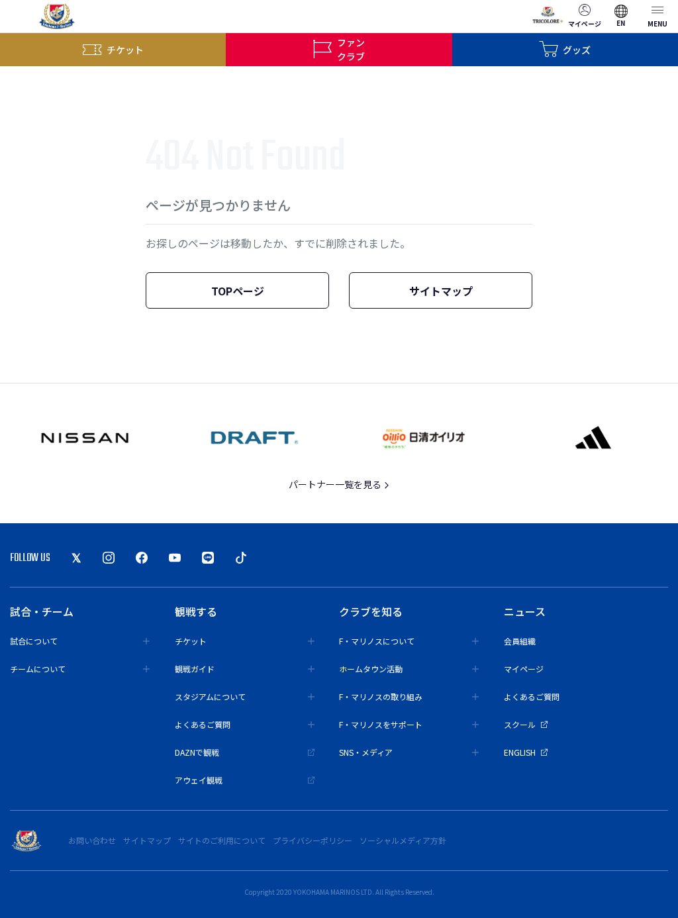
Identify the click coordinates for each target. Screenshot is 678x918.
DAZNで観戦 (197, 752)
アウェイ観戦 (198, 780)
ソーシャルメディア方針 (403, 840)
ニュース (525, 611)
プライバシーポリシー (312, 840)
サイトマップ (441, 291)
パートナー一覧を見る (336, 484)
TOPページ (237, 291)
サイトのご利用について (222, 840)
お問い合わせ (92, 840)
